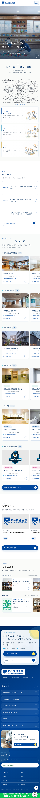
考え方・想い (6, 772)
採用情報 (23, 784)
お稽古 (4, 776)
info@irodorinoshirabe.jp (11, 759)
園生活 (5, 538)
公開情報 (5, 784)
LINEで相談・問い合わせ (9, 765)
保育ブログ (5, 780)
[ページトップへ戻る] (36, 788)
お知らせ (23, 776)
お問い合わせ (24, 780)
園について (23, 772)
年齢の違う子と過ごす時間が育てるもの (15, 532)
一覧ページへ (36, 686)
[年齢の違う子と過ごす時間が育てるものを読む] (15, 521)
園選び (33, 538)
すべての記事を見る (20, 548)
